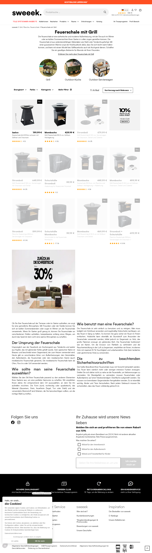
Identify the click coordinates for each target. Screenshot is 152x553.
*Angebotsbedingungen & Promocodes (87, 521)
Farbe (32, 89)
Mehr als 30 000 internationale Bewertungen (125, 15)
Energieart (19, 89)
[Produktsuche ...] (104, 12)
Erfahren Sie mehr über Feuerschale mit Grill (76, 54)
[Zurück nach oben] (147, 548)
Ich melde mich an (130, 463)
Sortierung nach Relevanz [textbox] (117, 90)
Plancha (20, 363)
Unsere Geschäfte (84, 530)
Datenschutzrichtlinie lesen (13, 533)
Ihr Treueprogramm (121, 21)
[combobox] (118, 90)
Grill (29, 363)
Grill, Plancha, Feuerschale (29, 27)
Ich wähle (14, 541)
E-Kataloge (113, 515)
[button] (5, 545)
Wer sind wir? (82, 511)
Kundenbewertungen (85, 515)
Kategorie (46, 89)
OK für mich (40, 541)
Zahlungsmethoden (52, 511)
